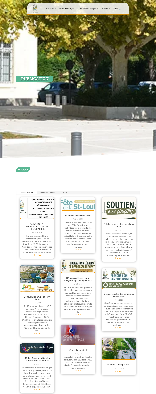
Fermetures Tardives (48, 193)
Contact (115, 9)
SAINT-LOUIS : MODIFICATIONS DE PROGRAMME (37, 226)
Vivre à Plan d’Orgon (66, 9)
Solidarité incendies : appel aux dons (119, 225)
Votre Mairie (50, 9)
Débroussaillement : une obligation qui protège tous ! (78, 279)
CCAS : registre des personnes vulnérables (119, 295)
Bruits (65, 193)
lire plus (37, 255)
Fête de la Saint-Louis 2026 (78, 215)
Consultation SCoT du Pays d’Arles (37, 297)
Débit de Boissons (26, 193)
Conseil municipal (78, 350)
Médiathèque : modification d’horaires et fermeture (37, 359)
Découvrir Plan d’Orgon (87, 9)
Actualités (104, 9)
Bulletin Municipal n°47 (118, 364)
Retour (24, 169)
